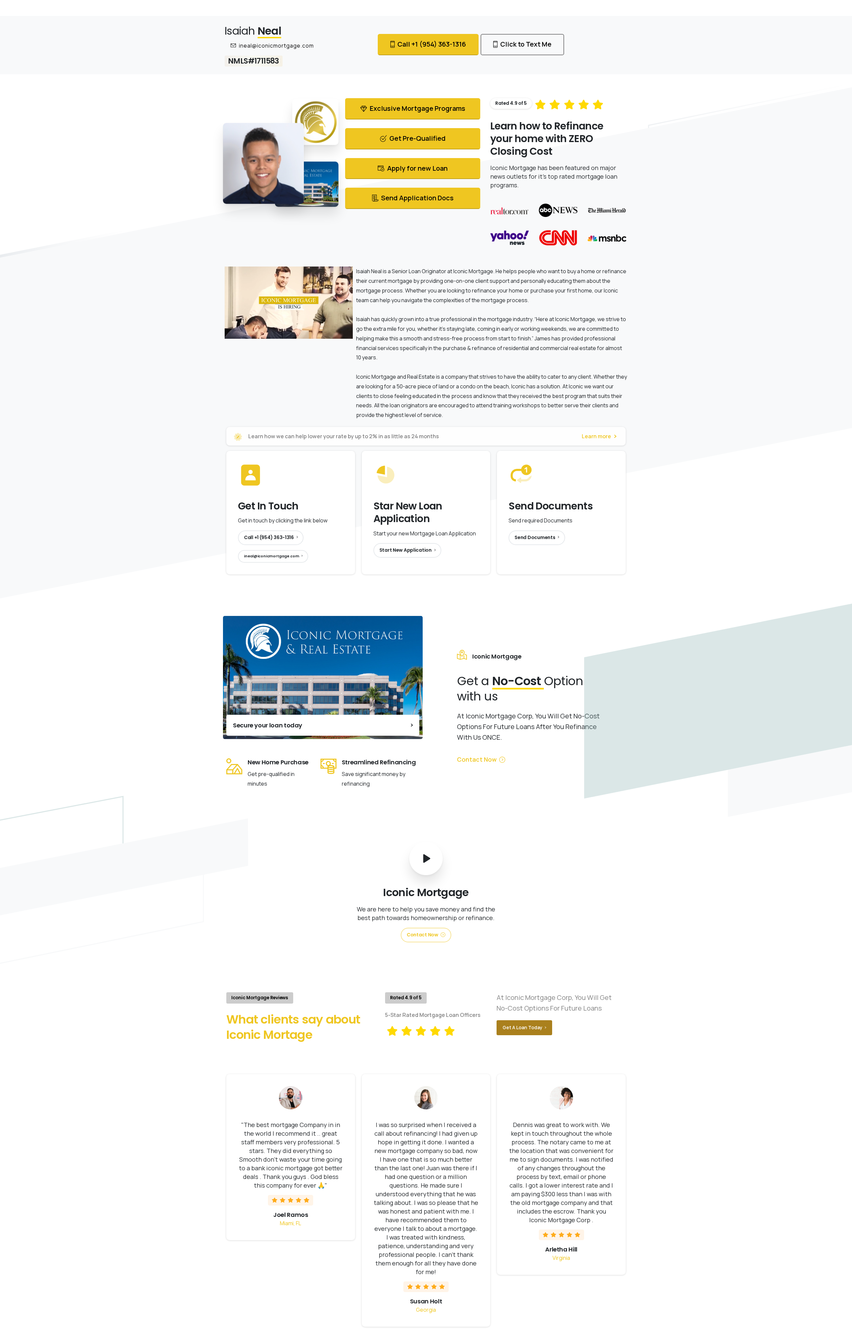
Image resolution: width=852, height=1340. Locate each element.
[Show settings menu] (333, 333)
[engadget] (606, 238)
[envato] (509, 210)
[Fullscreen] (346, 333)
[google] (606, 210)
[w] (558, 210)
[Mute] (321, 333)
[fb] (509, 237)
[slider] (282, 333)
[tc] (558, 238)
